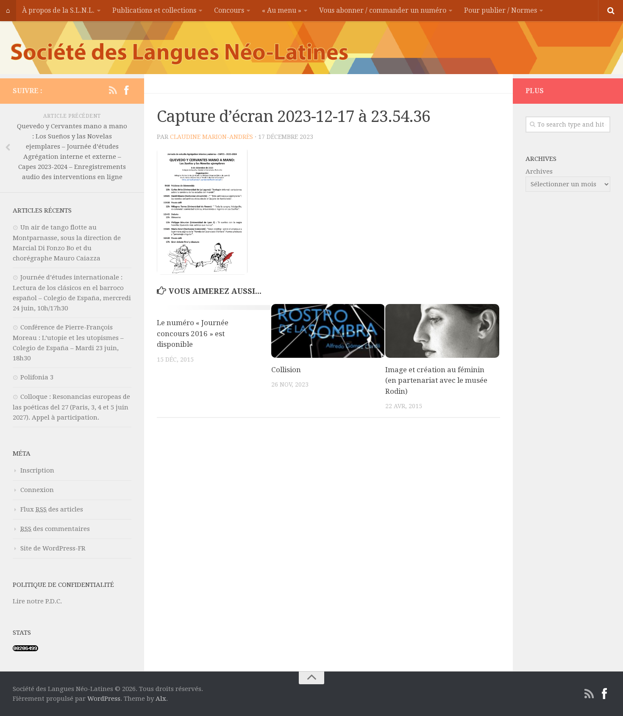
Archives (539, 171)
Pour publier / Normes (500, 10)
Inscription (37, 470)
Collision (286, 369)
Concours (229, 10)
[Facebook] (126, 91)
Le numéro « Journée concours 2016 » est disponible (192, 333)
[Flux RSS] (113, 91)
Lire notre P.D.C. (37, 601)
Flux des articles (51, 509)
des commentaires (55, 529)
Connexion (37, 490)
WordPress (103, 698)
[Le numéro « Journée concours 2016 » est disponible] (214, 307)
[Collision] (328, 331)
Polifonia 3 (36, 377)
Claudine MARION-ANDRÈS (211, 136)
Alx (161, 698)
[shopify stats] (25, 649)
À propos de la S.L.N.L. (58, 10)
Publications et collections (154, 10)
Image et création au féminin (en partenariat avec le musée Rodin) (436, 380)
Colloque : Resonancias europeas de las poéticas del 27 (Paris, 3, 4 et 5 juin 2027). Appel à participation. (71, 407)
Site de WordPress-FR (53, 548)
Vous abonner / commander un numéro (382, 10)
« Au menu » (281, 10)
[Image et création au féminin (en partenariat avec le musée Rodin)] (442, 331)
